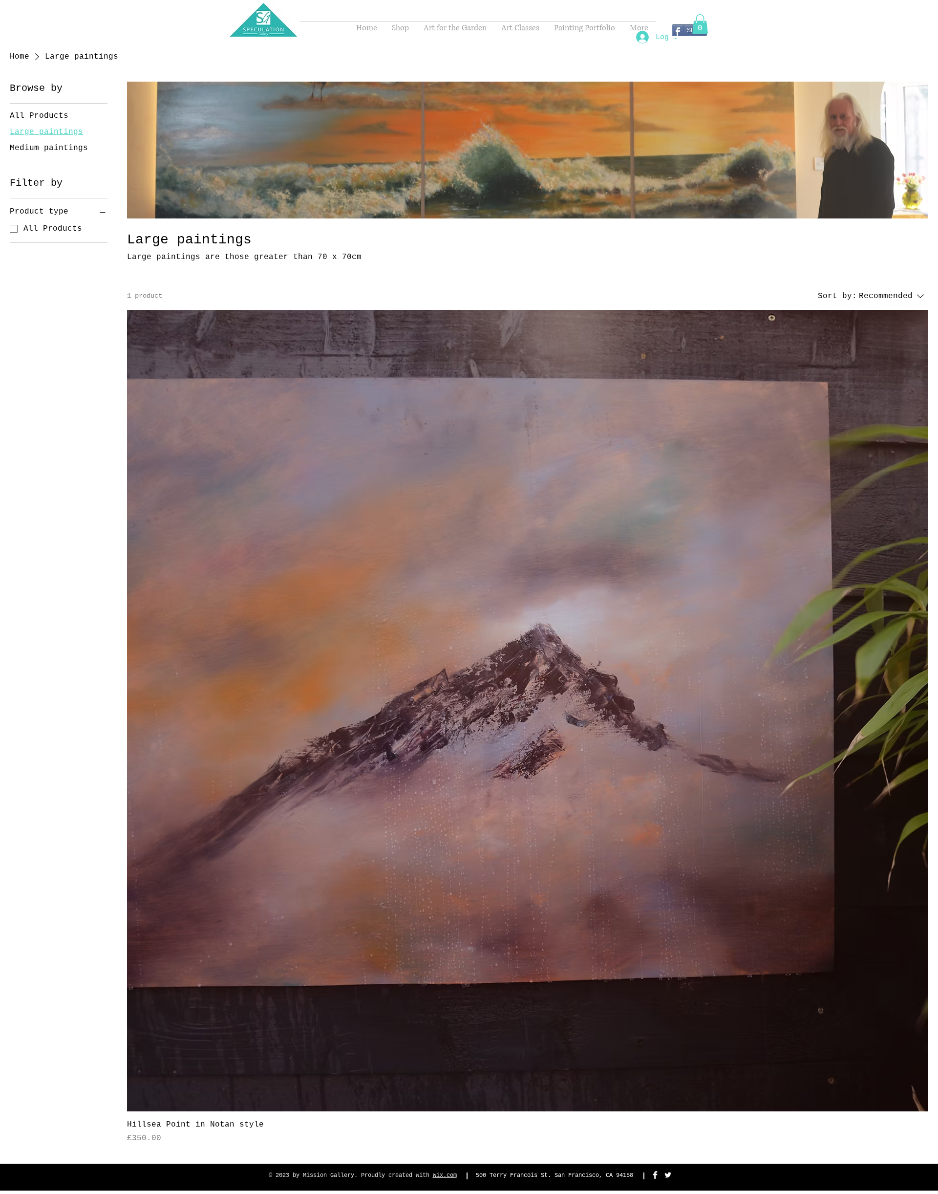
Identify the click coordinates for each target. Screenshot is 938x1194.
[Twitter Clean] (668, 1175)
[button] (700, 24)
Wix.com (445, 1175)
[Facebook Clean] (655, 1175)
